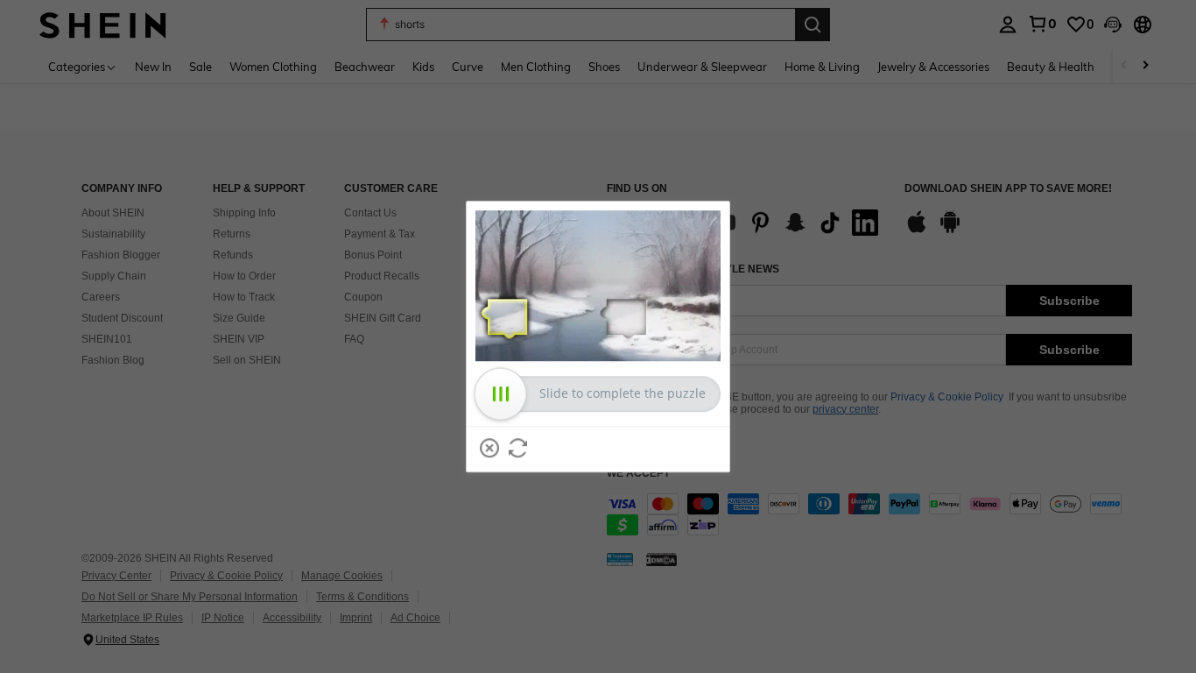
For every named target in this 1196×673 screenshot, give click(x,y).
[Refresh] (518, 447)
